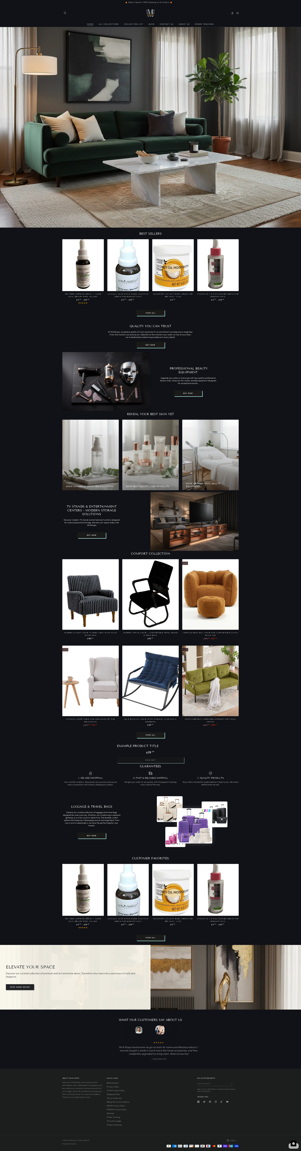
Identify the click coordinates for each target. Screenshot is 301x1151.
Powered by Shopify (69, 1144)
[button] (64, 13)
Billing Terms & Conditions (118, 1102)
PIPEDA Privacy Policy (117, 1109)
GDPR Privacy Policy (116, 1106)
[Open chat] (293, 1143)
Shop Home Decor (20, 987)
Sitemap (110, 1113)
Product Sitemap (114, 1125)
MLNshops (71, 1140)
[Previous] (130, 1030)
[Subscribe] (232, 1083)
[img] (16, 1133)
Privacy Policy (113, 1087)
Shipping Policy (113, 1094)
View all (150, 313)
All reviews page (114, 1121)
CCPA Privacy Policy (116, 1090)
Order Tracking (113, 1117)
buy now (150, 345)
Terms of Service (114, 1098)
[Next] (170, 1030)
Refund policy (113, 1083)
